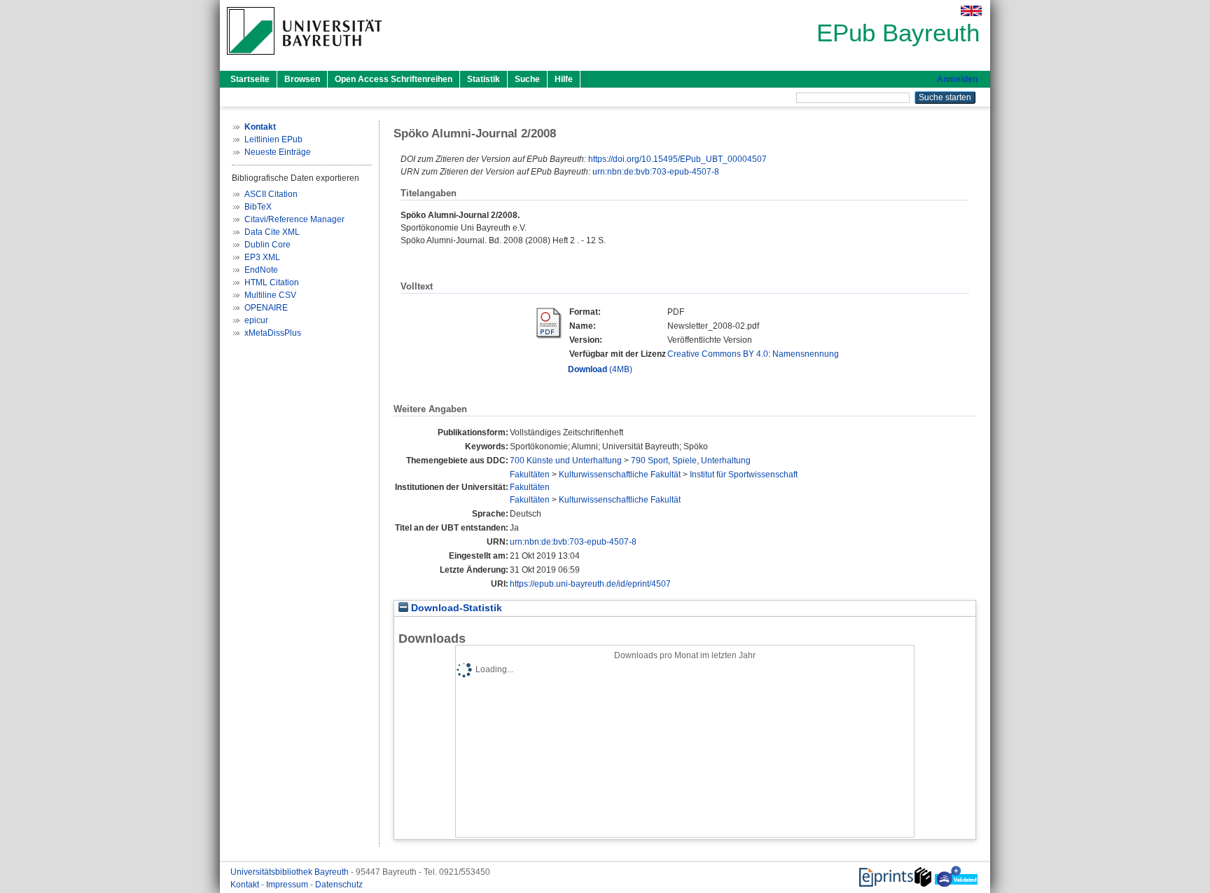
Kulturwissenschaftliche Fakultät (620, 474)
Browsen (302, 79)
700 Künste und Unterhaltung (566, 460)
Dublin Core (267, 245)
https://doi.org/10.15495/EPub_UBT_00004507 (677, 159)
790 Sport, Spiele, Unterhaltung (691, 460)
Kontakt (245, 884)
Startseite (250, 79)
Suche (527, 79)
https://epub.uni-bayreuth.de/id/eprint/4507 (590, 584)
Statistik (483, 79)
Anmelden (957, 79)
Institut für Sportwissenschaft (744, 474)
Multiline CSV (270, 295)
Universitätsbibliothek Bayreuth (290, 872)
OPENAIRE (266, 308)
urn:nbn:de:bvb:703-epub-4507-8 (655, 172)
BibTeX (258, 207)
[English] (971, 11)
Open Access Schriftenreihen (393, 79)
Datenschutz (339, 884)
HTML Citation (271, 282)
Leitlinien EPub (273, 139)
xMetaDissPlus (272, 333)
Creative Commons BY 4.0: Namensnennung (753, 354)
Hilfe (564, 79)
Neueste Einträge (277, 152)
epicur (256, 320)
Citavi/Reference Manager (294, 219)
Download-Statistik (455, 608)
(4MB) (600, 369)
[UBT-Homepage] (304, 59)
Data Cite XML (272, 232)
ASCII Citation (271, 194)
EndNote (261, 270)
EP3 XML (262, 257)
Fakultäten (530, 474)
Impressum (288, 884)
